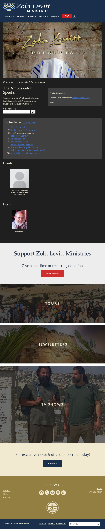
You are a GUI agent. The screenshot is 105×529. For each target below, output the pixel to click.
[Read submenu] (23, 16)
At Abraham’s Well (19, 141)
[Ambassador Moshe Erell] (19, 187)
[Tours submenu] (35, 16)
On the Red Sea (17, 138)
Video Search (9, 108)
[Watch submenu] (13, 16)
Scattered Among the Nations (24, 147)
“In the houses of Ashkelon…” (23, 130)
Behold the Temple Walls (21, 144)
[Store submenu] (58, 16)
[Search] (98, 523)
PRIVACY (42, 524)
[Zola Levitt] (19, 228)
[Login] (74, 16)
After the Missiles (18, 127)
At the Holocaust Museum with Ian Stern (29, 150)
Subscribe (52, 463)
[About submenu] (47, 16)
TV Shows (52, 404)
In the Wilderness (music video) (24, 153)
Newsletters (53, 344)
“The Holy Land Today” (81, 97)
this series (28, 122)
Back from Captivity (19, 135)
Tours (52, 303)
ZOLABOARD (61, 524)
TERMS (51, 524)
